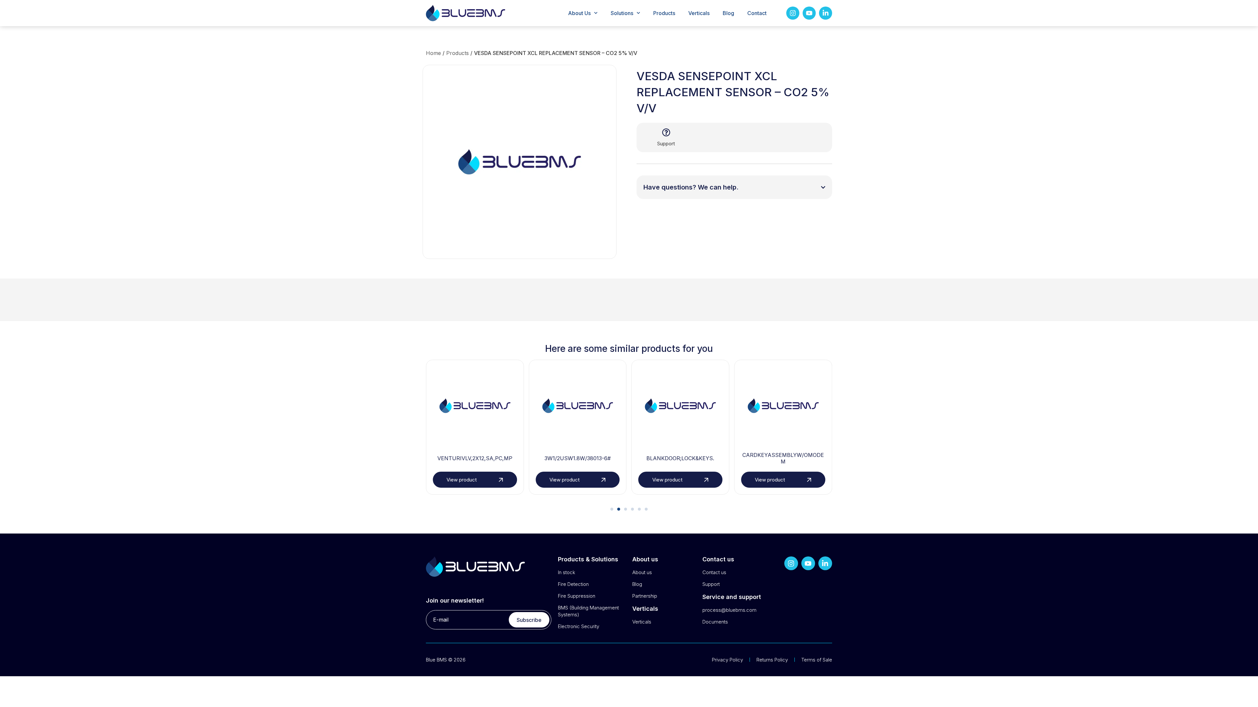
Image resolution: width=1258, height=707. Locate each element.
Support (666, 143)
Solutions (622, 13)
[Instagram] (792, 13)
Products (664, 13)
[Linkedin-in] (825, 13)
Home (433, 53)
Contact (757, 13)
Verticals (699, 13)
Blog (728, 13)
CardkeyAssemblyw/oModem (783, 458)
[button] (611, 509)
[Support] (666, 132)
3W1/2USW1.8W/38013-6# (577, 458)
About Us (579, 13)
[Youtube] (809, 13)
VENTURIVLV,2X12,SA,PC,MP (474, 458)
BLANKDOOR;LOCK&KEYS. (680, 458)
